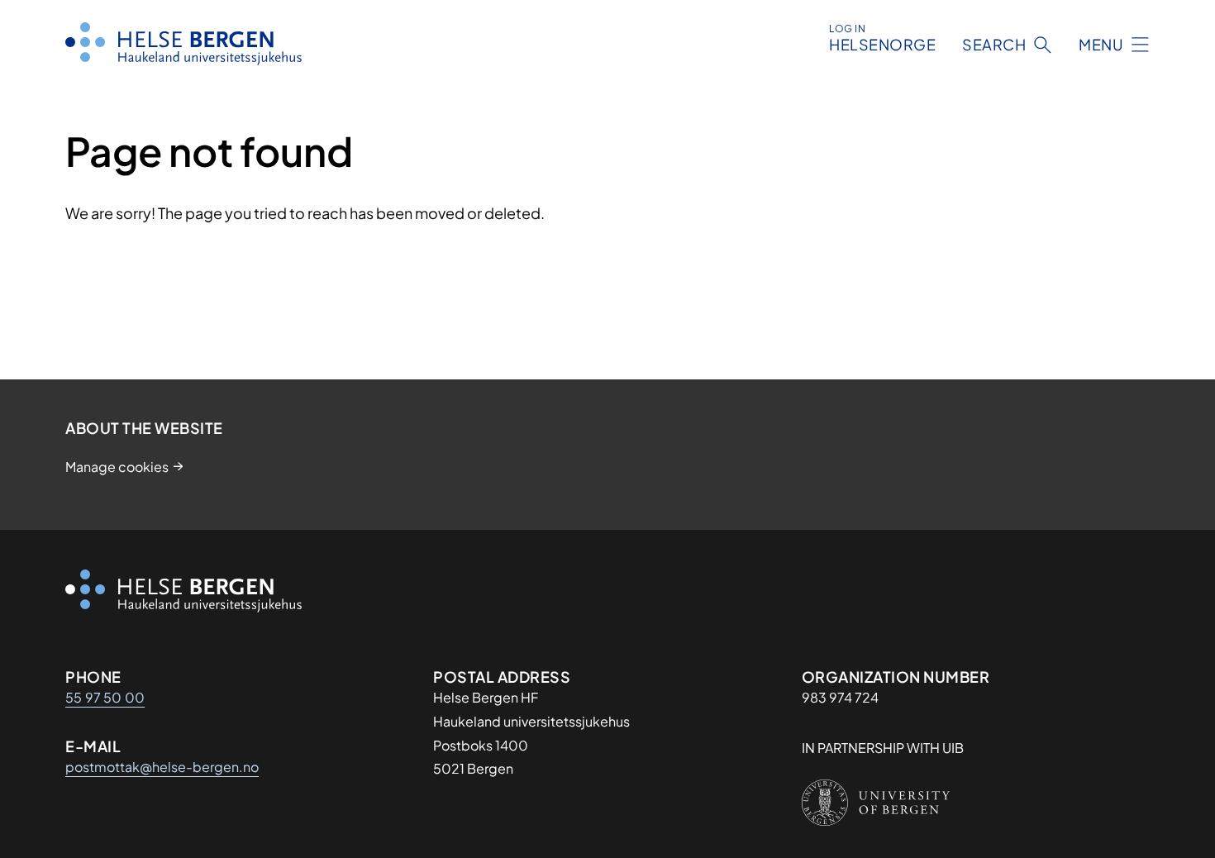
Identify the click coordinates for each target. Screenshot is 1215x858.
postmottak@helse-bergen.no (162, 766)
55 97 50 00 (105, 697)
